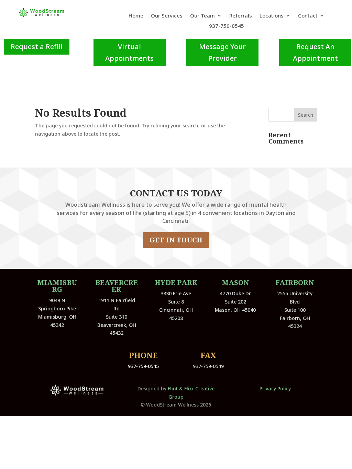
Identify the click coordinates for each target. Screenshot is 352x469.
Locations (272, 16)
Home (136, 16)
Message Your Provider (222, 52)
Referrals (240, 16)
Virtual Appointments (129, 52)
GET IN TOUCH (176, 239)
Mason (235, 282)
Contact (308, 16)
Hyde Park (176, 282)
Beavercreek (116, 286)
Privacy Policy (275, 388)
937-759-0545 (226, 26)
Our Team (202, 16)
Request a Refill (37, 46)
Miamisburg (57, 286)
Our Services (167, 16)
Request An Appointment (315, 52)
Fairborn (294, 282)
